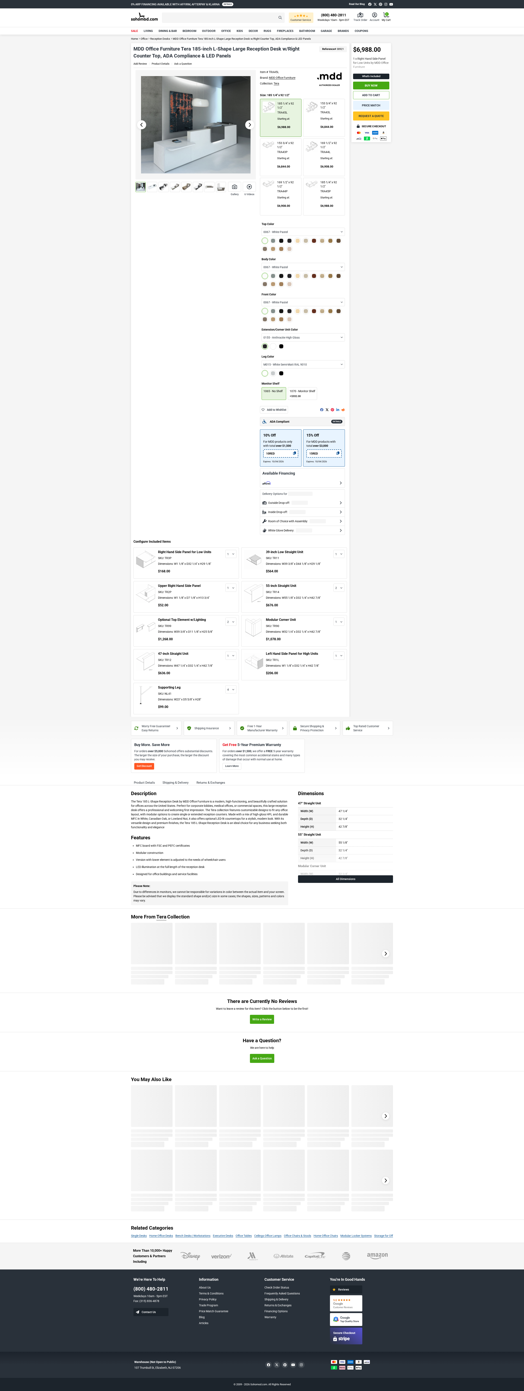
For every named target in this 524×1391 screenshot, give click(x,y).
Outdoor (209, 31)
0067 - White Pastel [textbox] (275, 232)
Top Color (268, 224)
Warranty (270, 1317)
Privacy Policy (208, 1299)
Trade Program (208, 1305)
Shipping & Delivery (276, 1299)
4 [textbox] (228, 689)
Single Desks (139, 1235)
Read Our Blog (357, 4)
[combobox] (303, 232)
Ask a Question (183, 63)
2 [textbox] (336, 588)
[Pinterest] (380, 4)
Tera (276, 83)
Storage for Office (385, 1235)
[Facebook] (370, 4)
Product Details (160, 63)
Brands (343, 31)
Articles (203, 1323)
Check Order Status (276, 1287)
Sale (134, 31)
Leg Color (268, 356)
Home (134, 38)
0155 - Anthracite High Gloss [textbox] (281, 337)
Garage (326, 31)
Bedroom (189, 31)
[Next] (385, 953)
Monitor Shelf (270, 383)
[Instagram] (386, 4)
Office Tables (244, 1235)
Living (148, 31)
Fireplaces (285, 31)
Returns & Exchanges (277, 1305)
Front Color (269, 294)
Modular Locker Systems (356, 1235)
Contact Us (149, 1312)
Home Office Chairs (326, 1235)
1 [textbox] (228, 554)
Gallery (235, 194)
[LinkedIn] (338, 409)
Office (226, 31)
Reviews (343, 1289)
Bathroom (307, 31)
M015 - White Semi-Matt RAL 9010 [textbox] (285, 364)
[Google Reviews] (346, 1303)
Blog (202, 1317)
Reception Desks (160, 38)
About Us (205, 1287)
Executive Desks (223, 1235)
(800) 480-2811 (150, 1289)
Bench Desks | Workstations (192, 1235)
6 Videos (249, 194)
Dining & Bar (168, 31)
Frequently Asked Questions (282, 1293)
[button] (223, 17)
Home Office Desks (161, 1235)
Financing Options (276, 1311)
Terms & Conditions (211, 1293)
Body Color (269, 259)
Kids (240, 31)
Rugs (267, 31)
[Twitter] (375, 4)
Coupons (361, 31)
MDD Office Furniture (282, 77)
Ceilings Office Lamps (267, 1235)
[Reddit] (343, 409)
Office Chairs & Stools (297, 1235)
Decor (253, 31)
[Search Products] (280, 18)
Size (274, 95)
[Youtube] (391, 4)
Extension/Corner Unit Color (280, 329)
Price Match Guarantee (213, 1311)
